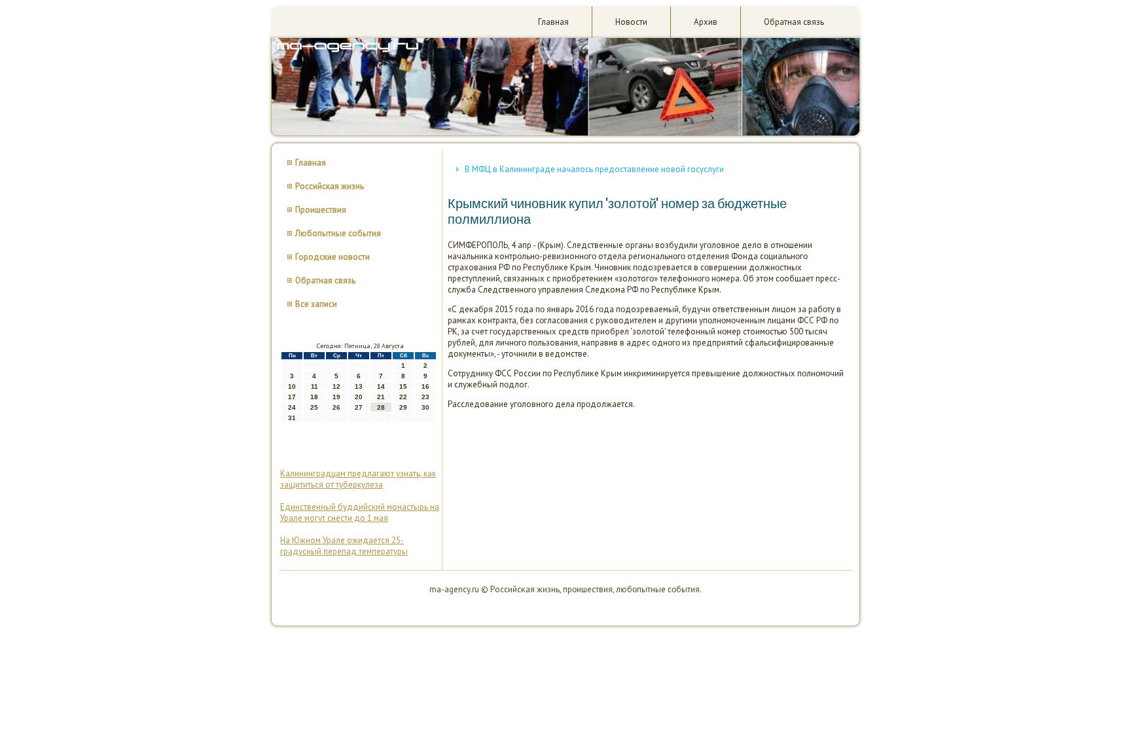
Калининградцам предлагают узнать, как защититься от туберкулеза (358, 479)
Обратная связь (794, 21)
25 (314, 407)
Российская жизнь (329, 186)
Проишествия (320, 209)
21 (381, 397)
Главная (553, 21)
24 (292, 407)
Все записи (316, 304)
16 (425, 386)
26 (336, 407)
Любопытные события (338, 233)
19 (336, 397)
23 (425, 397)
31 (292, 417)
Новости (631, 21)
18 (314, 397)
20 (359, 397)
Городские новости (332, 256)
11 (314, 386)
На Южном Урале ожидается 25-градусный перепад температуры (344, 546)
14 (381, 386)
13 (359, 386)
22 (403, 397)
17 (292, 397)
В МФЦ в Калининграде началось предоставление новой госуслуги (594, 169)
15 (403, 386)
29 (403, 407)
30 (425, 407)
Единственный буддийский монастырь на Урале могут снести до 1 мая (359, 512)
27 (359, 407)
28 (381, 407)
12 (336, 386)
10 (292, 386)
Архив (705, 21)
